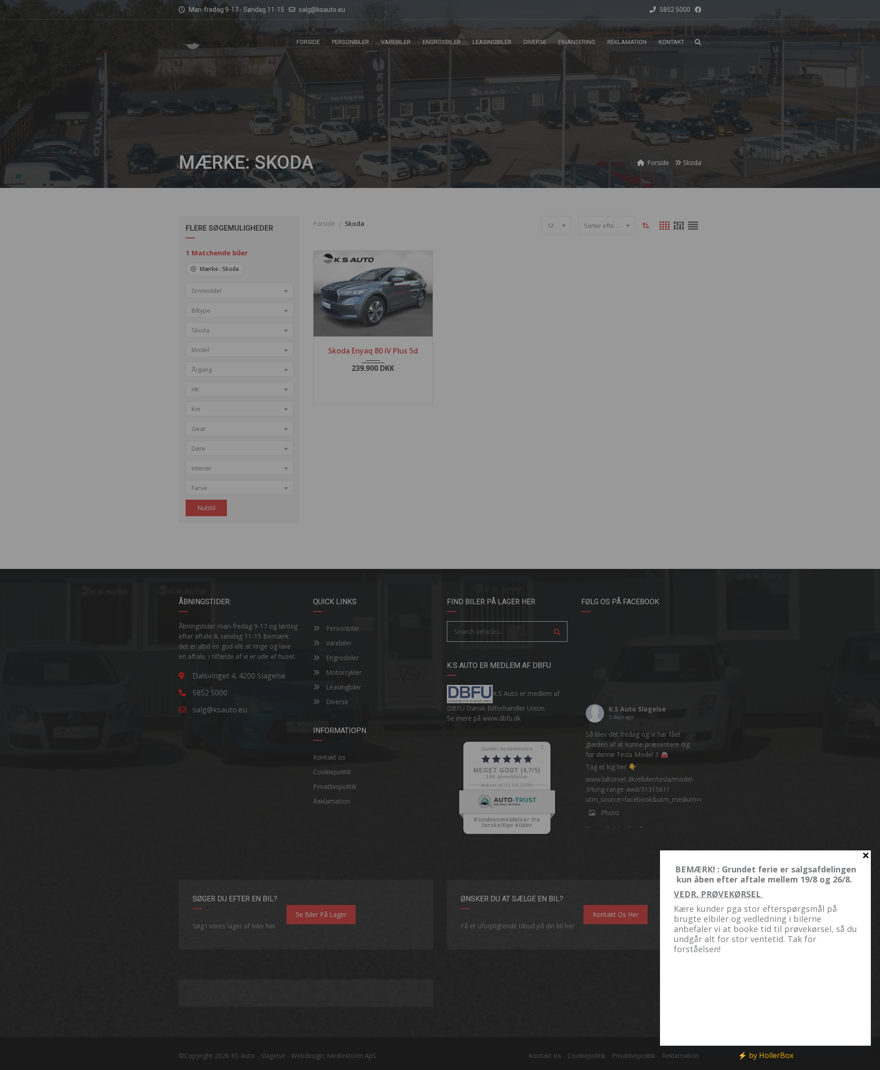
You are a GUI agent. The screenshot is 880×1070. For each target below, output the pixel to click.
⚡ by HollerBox (765, 1055)
